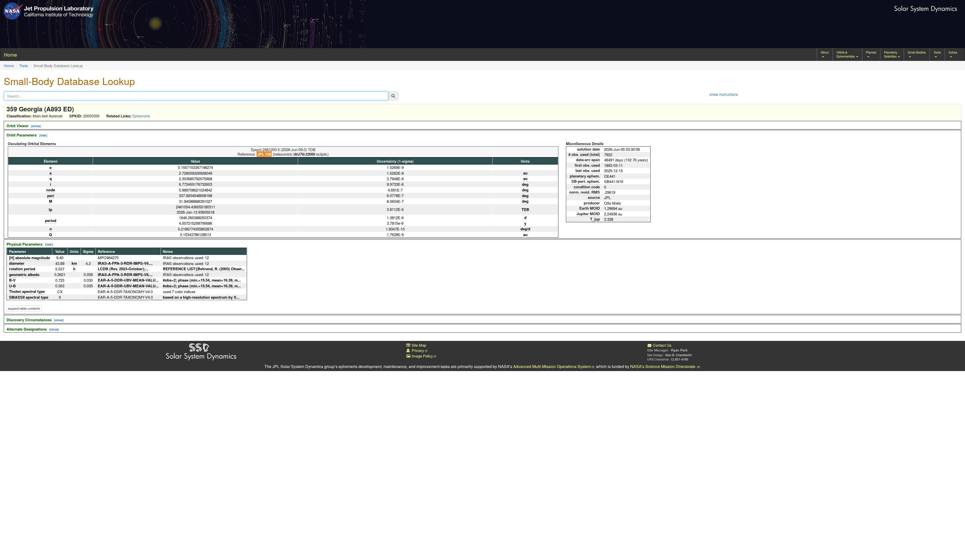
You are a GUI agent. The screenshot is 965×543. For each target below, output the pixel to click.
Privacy (417, 350)
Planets (871, 52)
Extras (953, 52)
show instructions (723, 94)
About (825, 52)
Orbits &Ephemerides (846, 54)
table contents (24, 308)
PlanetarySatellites (890, 54)
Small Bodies (917, 52)
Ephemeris (141, 115)
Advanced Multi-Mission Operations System (552, 366)
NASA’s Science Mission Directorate (663, 366)
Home (9, 65)
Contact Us (661, 345)
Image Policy (422, 355)
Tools (937, 52)
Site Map (418, 345)
